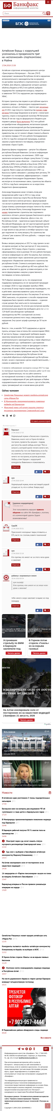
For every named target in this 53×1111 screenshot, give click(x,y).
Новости (7, 792)
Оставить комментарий (40, 421)
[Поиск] (44, 13)
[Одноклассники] (7, 415)
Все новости (46, 1038)
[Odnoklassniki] (34, 1049)
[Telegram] (10, 415)
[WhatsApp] (14, 415)
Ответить (16, 467)
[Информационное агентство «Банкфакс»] (20, 6)
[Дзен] (27, 1049)
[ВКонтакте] (3, 415)
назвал (5, 212)
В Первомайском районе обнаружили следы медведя (25, 1030)
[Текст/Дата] (48, 13)
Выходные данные (12, 1096)
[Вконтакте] (23, 1049)
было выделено (23, 121)
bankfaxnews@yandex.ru (28, 1058)
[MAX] (30, 1049)
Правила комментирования (20, 1099)
